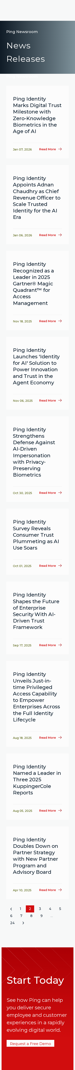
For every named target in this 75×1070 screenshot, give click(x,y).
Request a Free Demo (30, 1044)
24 (12, 923)
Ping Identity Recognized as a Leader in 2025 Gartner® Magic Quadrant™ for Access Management (33, 283)
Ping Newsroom (22, 32)
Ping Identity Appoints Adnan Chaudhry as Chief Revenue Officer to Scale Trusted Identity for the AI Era (36, 197)
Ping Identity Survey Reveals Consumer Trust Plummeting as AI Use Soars (36, 535)
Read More (47, 149)
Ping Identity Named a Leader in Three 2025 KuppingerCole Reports (37, 780)
